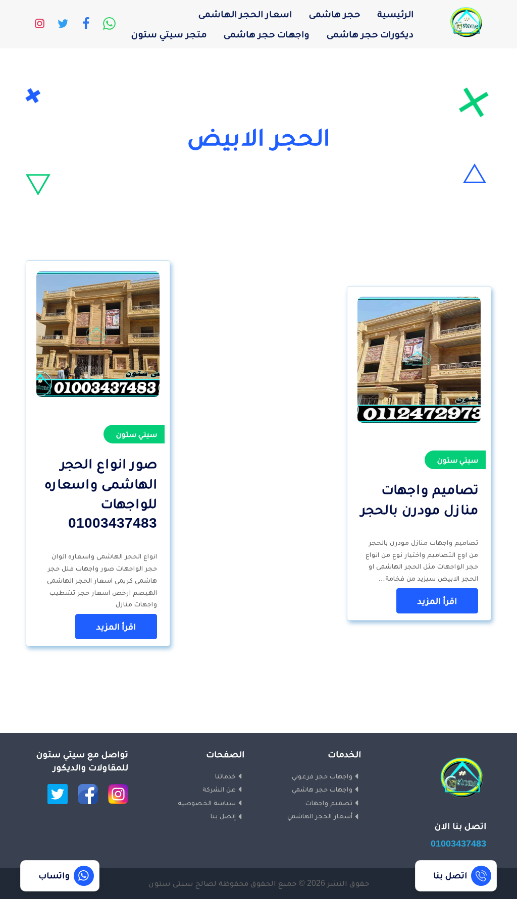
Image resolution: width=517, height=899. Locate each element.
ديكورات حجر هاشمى (370, 34)
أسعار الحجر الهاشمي (319, 816)
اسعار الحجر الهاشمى (245, 14)
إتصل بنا (223, 816)
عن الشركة (219, 789)
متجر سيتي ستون (168, 34)
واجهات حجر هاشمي (322, 789)
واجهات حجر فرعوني (322, 776)
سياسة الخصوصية (207, 803)
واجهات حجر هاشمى (266, 34)
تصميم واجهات (328, 803)
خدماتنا (225, 776)
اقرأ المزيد (437, 601)
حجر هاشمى (334, 14)
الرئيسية (395, 14)
